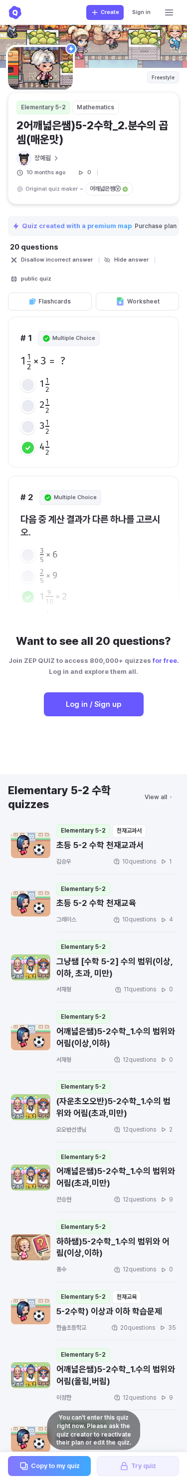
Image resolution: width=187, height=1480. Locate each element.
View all (156, 797)
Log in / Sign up (93, 704)
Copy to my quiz (55, 1466)
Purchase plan (156, 226)
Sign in (141, 12)
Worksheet (143, 301)
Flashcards (54, 301)
